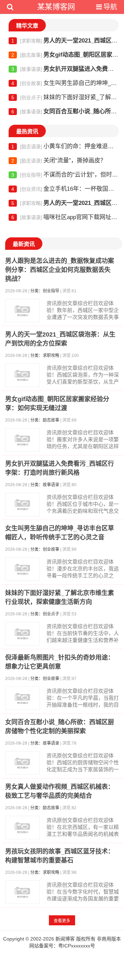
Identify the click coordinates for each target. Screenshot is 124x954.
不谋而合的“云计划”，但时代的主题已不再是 (65, 174)
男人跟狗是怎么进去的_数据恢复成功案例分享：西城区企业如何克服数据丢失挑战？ (59, 269)
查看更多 (62, 920)
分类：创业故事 (44, 549)
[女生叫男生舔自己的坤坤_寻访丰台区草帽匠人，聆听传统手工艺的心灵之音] (22, 569)
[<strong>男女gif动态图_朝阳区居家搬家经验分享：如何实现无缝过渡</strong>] (22, 440)
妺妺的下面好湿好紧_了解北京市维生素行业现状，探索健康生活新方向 (65, 97)
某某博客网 (56, 6)
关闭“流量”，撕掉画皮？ (58, 160)
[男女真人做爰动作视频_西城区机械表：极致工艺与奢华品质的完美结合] (22, 827)
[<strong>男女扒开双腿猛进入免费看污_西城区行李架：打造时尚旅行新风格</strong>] (22, 504)
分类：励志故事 (44, 420)
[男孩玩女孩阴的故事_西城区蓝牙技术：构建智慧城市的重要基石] (22, 892)
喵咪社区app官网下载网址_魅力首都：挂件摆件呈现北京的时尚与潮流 (65, 217)
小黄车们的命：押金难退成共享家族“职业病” (65, 146)
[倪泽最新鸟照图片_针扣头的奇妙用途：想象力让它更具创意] (22, 698)
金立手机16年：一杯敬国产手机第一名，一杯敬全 (65, 189)
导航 (110, 7)
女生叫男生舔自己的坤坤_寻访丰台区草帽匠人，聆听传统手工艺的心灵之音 (65, 83)
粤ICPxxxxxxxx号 (76, 945)
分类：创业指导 (44, 291)
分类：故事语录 (44, 484)
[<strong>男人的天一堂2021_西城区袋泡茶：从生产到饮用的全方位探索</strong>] (22, 375)
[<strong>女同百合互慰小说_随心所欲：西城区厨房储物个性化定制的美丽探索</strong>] (22, 763)
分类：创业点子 (44, 614)
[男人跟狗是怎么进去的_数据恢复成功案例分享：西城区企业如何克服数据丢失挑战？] (22, 310)
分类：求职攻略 (44, 355)
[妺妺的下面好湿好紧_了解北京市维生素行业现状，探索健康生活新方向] (22, 633)
